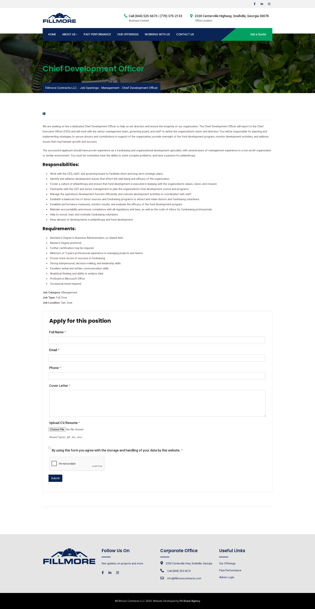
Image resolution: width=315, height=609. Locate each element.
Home (52, 34)
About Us (68, 34)
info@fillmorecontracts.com (184, 578)
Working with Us (157, 34)
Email (54, 350)
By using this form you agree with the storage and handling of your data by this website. (117, 450)
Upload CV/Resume (64, 423)
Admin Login (226, 577)
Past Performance (97, 34)
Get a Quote (258, 34)
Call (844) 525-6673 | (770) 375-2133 (155, 16)
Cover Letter (59, 386)
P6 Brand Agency (190, 601)
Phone (55, 368)
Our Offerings (128, 34)
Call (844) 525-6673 (179, 571)
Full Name (57, 332)
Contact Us (185, 34)
